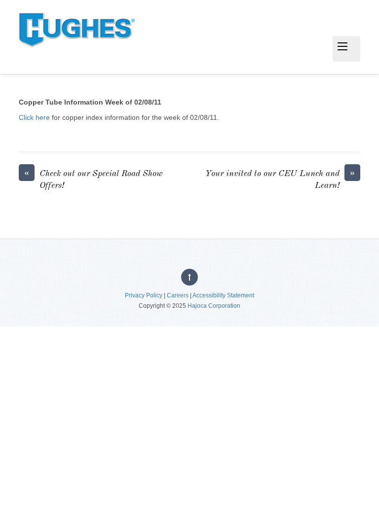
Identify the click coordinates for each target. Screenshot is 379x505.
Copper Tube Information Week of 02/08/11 (90, 102)
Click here (34, 117)
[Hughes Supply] (77, 55)
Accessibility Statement (223, 295)
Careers (178, 295)
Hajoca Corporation (214, 305)
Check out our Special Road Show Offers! (93, 179)
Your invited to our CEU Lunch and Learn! (280, 179)
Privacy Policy (143, 295)
